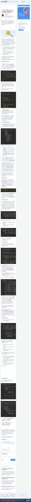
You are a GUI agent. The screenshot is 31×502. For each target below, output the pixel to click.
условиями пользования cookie (19, 500)
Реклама (6, 494)
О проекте (2, 494)
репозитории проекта (7, 437)
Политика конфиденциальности (5, 496)
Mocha (9, 381)
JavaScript (8, 448)
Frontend (3, 448)
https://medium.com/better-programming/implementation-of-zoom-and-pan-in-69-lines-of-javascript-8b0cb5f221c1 (8, 442)
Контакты (13, 496)
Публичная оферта (12, 494)
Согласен (28, 500)
